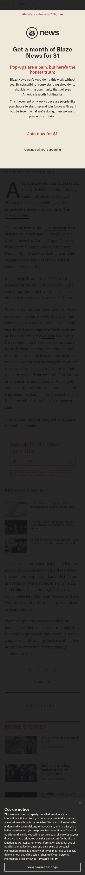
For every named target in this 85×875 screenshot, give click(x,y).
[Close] (80, 803)
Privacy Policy (48, 859)
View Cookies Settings (42, 867)
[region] (42, 836)
